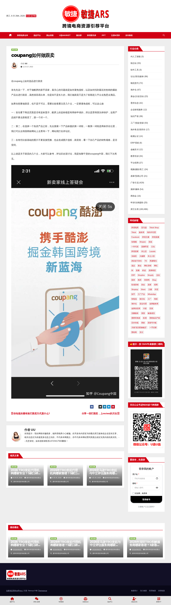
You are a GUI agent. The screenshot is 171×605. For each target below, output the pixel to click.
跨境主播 (145, 237)
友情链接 (161, 591)
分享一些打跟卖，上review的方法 (100, 413)
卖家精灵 (152, 270)
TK (146, 261)
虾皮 (144, 270)
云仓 (153, 247)
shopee (143, 242)
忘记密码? (151, 507)
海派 (156, 299)
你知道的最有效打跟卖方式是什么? (31, 413)
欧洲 (145, 318)
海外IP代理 (151, 232)
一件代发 (134, 247)
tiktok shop (154, 228)
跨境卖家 (134, 251)
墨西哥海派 (135, 318)
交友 (158, 275)
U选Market (65, 35)
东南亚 (134, 256)
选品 (133, 266)
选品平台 (37, 35)
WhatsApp (152, 294)
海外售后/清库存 (138, 129)
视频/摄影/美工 (137, 169)
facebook (135, 237)
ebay (154, 280)
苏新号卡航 (152, 323)
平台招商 (135, 163)
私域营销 (134, 285)
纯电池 (134, 299)
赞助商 (134, 332)
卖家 (149, 285)
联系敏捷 (152, 591)
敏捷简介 (134, 591)
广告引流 (135, 183)
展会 (139, 266)
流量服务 (134, 313)
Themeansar (42, 591)
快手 (133, 294)
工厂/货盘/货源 (137, 123)
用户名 (135, 474)
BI (132, 270)
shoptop (134, 289)
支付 (141, 332)
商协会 (134, 196)
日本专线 (134, 323)
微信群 (79, 35)
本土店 (144, 251)
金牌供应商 (135, 308)
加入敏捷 (143, 591)
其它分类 (14, 49)
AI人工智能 (136, 56)
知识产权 (135, 116)
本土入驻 (151, 256)
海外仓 (134, 90)
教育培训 (135, 156)
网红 (156, 266)
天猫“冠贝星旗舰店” (139, 327)
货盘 (150, 242)
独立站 (134, 63)
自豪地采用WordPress (14, 591)
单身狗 (146, 280)
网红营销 (147, 266)
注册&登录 (115, 35)
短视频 (134, 242)
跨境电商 (134, 228)
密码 (134, 483)
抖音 (156, 289)
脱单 (133, 280)
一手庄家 (153, 327)
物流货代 (135, 83)
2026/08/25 (18, 549)
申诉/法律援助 (137, 202)
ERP (133, 275)
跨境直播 (155, 237)
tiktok (133, 232)
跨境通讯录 (91, 35)
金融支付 (135, 149)
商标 (143, 323)
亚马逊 (144, 228)
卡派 (145, 308)
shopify (150, 275)
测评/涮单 (135, 189)
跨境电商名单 (22, 35)
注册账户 (141, 507)
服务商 (141, 232)
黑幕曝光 (153, 261)
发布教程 (129, 35)
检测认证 (135, 136)
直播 (137, 270)
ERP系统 (135, 143)
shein (143, 289)
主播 (150, 289)
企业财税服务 (137, 110)
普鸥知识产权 (154, 318)
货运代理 (143, 304)
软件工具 (135, 70)
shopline (141, 275)
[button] (164, 35)
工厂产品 (141, 294)
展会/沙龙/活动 (137, 96)
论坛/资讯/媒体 (137, 76)
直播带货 (144, 247)
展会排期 (50, 35)
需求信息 (135, 103)
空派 (151, 308)
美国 (143, 313)
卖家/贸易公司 (137, 176)
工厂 (149, 299)
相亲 (139, 280)
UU (26, 63)
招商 (156, 285)
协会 (143, 285)
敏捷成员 (151, 313)
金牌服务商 (153, 304)
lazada (152, 251)
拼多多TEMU (136, 261)
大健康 (142, 256)
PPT (104, 35)
